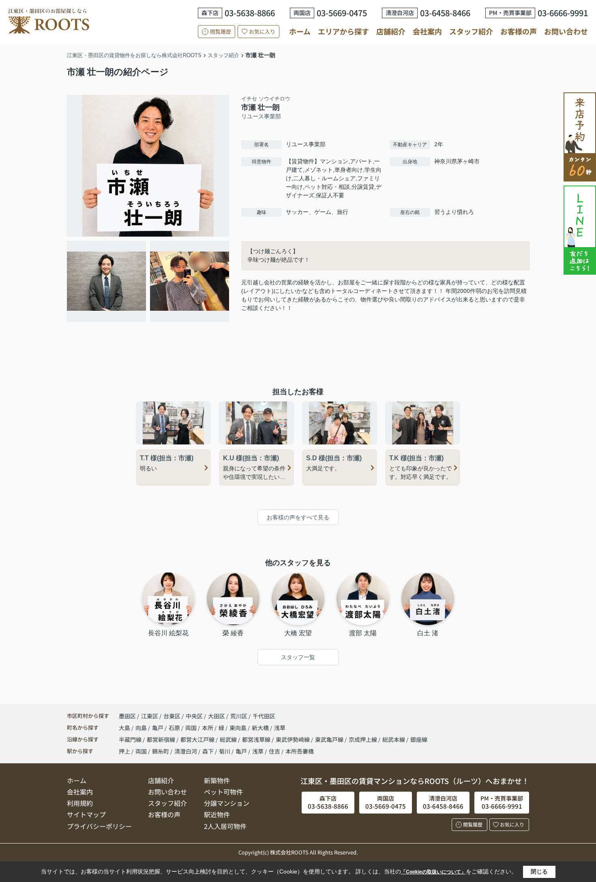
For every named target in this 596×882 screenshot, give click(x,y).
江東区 (149, 716)
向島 (141, 728)
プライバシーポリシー (99, 826)
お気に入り (262, 31)
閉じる (539, 871)
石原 (175, 728)
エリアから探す (343, 31)
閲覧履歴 (220, 31)
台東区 (171, 716)
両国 (191, 728)
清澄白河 (185, 751)
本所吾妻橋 (299, 751)
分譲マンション (226, 803)
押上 (124, 751)
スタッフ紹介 (471, 31)
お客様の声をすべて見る (298, 517)
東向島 (238, 728)
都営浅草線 (257, 739)
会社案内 (427, 31)
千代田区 (264, 716)
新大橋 (261, 728)
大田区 (216, 716)
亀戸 (158, 728)
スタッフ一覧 (298, 657)
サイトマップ (86, 814)
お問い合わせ (566, 31)
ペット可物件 (223, 792)
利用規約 (80, 803)
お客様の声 (518, 31)
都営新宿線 (161, 739)
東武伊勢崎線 (293, 739)
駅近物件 (217, 814)
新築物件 (217, 780)
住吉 (274, 751)
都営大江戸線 (198, 739)
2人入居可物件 (225, 826)
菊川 (224, 751)
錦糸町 (160, 751)
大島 (125, 728)
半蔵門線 (131, 739)
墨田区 (127, 716)
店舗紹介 (390, 31)
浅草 (279, 728)
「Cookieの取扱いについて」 (433, 872)
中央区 (194, 716)
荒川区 (238, 716)
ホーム (300, 31)
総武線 (229, 739)
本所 (208, 728)
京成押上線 (363, 739)
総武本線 (394, 739)
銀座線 (418, 739)
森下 (208, 751)
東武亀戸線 (330, 739)
